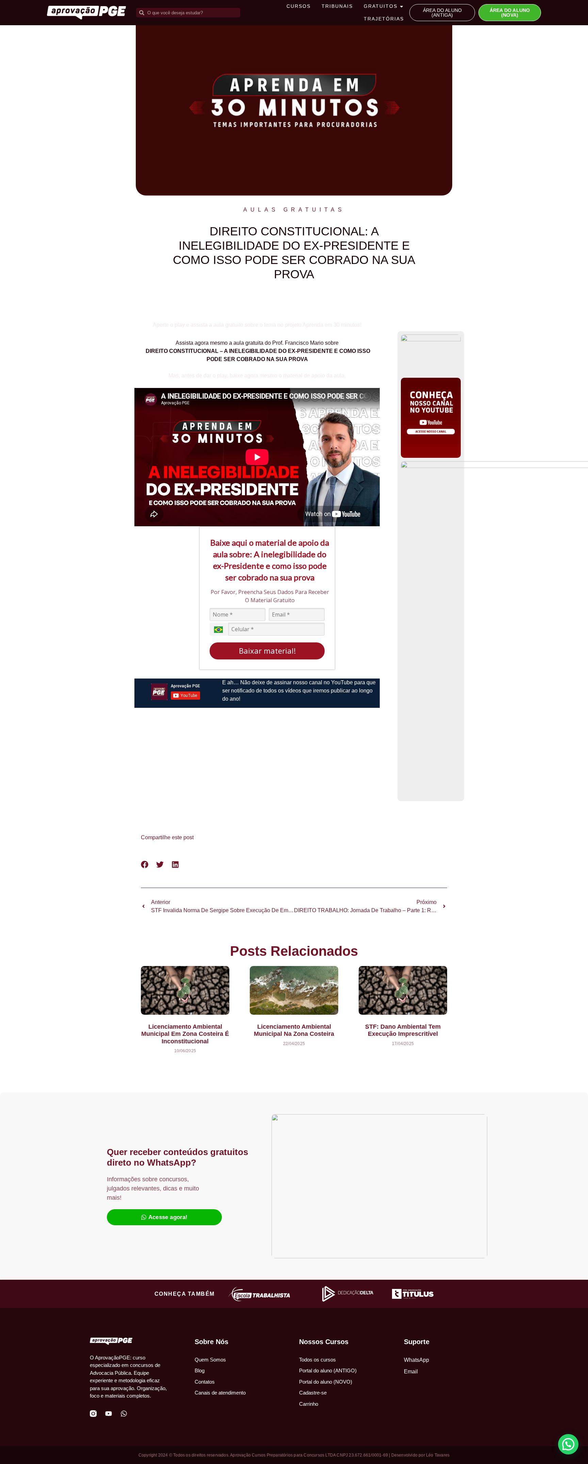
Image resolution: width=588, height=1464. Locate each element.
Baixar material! (267, 650)
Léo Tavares (438, 1455)
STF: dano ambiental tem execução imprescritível (403, 1030)
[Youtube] (108, 1413)
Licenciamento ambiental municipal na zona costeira (294, 1030)
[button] (145, 865)
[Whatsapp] (123, 1413)
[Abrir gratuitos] (401, 6)
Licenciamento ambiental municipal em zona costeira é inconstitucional (185, 1034)
